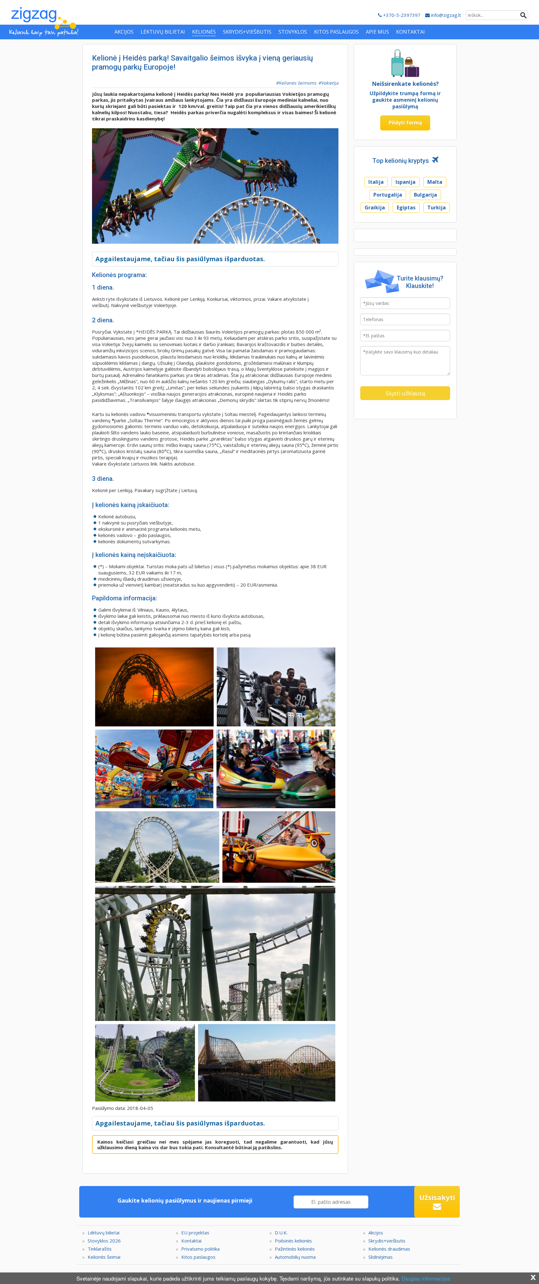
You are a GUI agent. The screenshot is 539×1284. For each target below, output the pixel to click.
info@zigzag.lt (445, 15)
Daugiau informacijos (425, 1278)
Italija (376, 181)
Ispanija (405, 181)
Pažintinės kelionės (295, 1249)
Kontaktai (191, 1241)
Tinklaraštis (100, 1249)
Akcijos (375, 1232)
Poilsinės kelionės (293, 1241)
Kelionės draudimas (389, 1249)
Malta (434, 181)
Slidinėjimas (380, 1257)
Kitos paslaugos (198, 1257)
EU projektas (195, 1232)
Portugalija (387, 194)
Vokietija (329, 83)
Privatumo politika (200, 1249)
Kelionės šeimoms (297, 83)
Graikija (375, 207)
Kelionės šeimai (104, 1257)
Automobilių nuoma (295, 1257)
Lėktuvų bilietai (103, 1232)
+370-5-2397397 (401, 15)
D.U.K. (281, 1232)
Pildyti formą (405, 122)
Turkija (436, 207)
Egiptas (406, 207)
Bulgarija (425, 194)
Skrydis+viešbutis (386, 1241)
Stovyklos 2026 (104, 1241)
